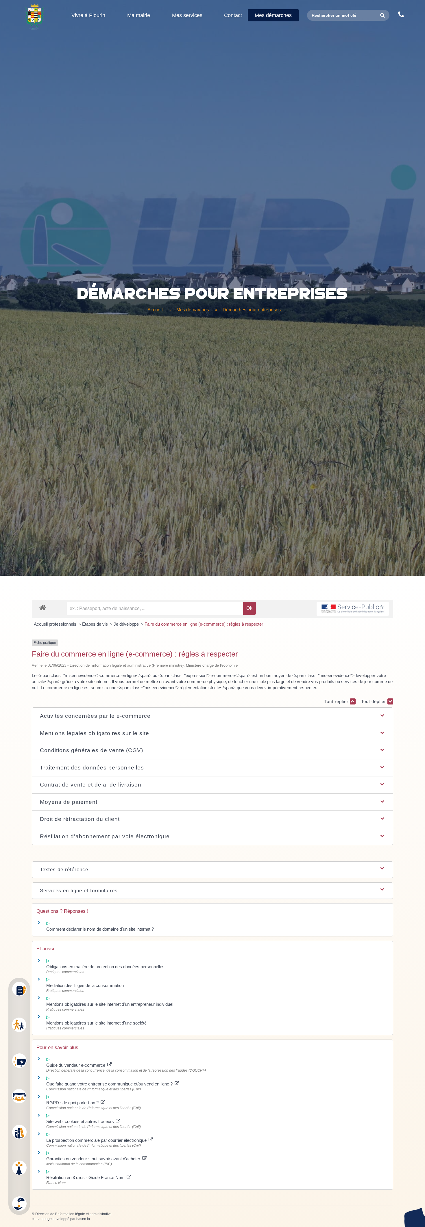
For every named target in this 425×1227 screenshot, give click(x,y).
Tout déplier (374, 701)
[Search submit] (382, 15)
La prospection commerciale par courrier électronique (97, 1140)
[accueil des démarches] (42, 607)
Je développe (127, 624)
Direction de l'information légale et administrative (73, 1214)
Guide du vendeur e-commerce (76, 1065)
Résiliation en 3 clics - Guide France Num (86, 1177)
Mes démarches (192, 309)
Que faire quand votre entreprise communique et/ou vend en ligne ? (110, 1083)
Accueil (155, 309)
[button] (212, 716)
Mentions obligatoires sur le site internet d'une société (96, 1022)
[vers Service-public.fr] (353, 609)
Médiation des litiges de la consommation (85, 985)
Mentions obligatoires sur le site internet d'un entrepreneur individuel (109, 1004)
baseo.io (83, 1219)
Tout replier (337, 701)
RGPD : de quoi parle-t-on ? (73, 1102)
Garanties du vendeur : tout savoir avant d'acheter (93, 1158)
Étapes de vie (95, 624)
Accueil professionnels (55, 624)
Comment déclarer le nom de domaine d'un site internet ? (100, 929)
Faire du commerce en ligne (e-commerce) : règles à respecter (204, 624)
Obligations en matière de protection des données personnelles (105, 966)
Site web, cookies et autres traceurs (80, 1121)
